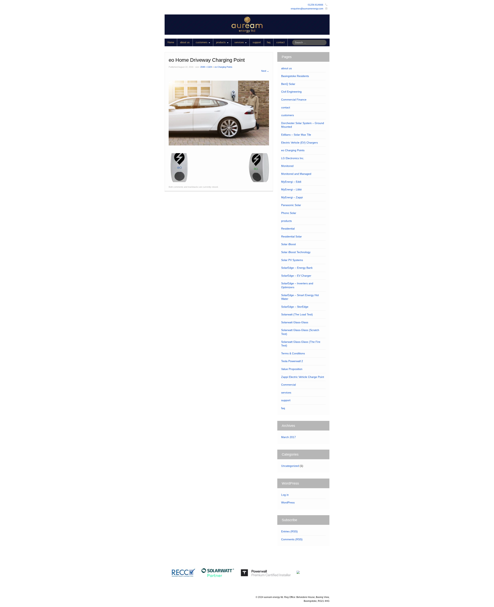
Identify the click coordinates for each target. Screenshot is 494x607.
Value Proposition (291, 369)
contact (280, 42)
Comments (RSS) (292, 539)
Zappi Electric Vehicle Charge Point (302, 376)
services (239, 42)
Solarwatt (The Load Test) (297, 314)
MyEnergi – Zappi (292, 197)
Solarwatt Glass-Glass (294, 322)
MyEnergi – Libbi (291, 189)
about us (185, 42)
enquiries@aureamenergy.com (307, 8)
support (257, 42)
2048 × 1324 (206, 67)
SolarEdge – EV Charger (296, 275)
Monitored (287, 165)
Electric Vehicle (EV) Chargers (299, 142)
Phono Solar (288, 212)
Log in (285, 494)
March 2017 (288, 437)
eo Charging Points (223, 67)
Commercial (288, 384)
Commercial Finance (293, 99)
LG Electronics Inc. (292, 158)
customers (202, 42)
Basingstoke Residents (295, 76)
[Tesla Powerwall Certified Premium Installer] (265, 572)
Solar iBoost (288, 244)
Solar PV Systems (292, 260)
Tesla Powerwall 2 (292, 361)
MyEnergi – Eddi (291, 181)
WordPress (288, 502)
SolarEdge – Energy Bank (297, 267)
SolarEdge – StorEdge (294, 306)
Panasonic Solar (291, 205)
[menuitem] (226, 42)
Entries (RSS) (289, 531)
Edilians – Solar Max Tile (296, 134)
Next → (265, 71)
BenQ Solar (288, 83)
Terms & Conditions (293, 353)
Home (170, 42)
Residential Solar (291, 236)
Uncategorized (290, 465)
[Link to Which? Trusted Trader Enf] (310, 573)
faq (268, 42)
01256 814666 (315, 4)
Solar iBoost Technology (295, 252)
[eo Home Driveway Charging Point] (219, 112)
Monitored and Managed (296, 173)
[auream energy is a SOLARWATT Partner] (218, 572)
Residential (288, 228)
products (221, 42)
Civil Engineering (291, 91)
